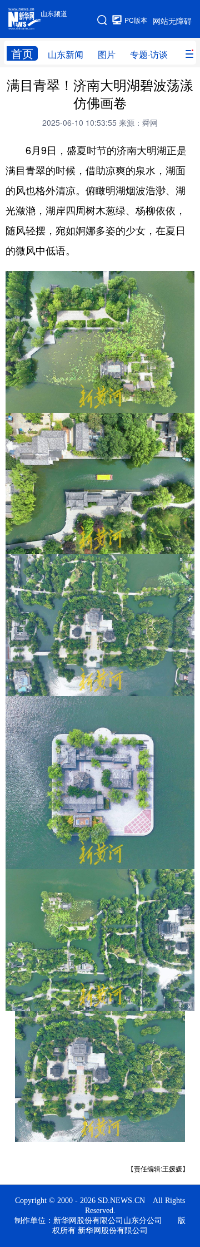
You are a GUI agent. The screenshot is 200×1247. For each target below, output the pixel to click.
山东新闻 (65, 54)
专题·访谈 (149, 54)
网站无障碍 (172, 20)
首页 (22, 53)
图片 (107, 54)
